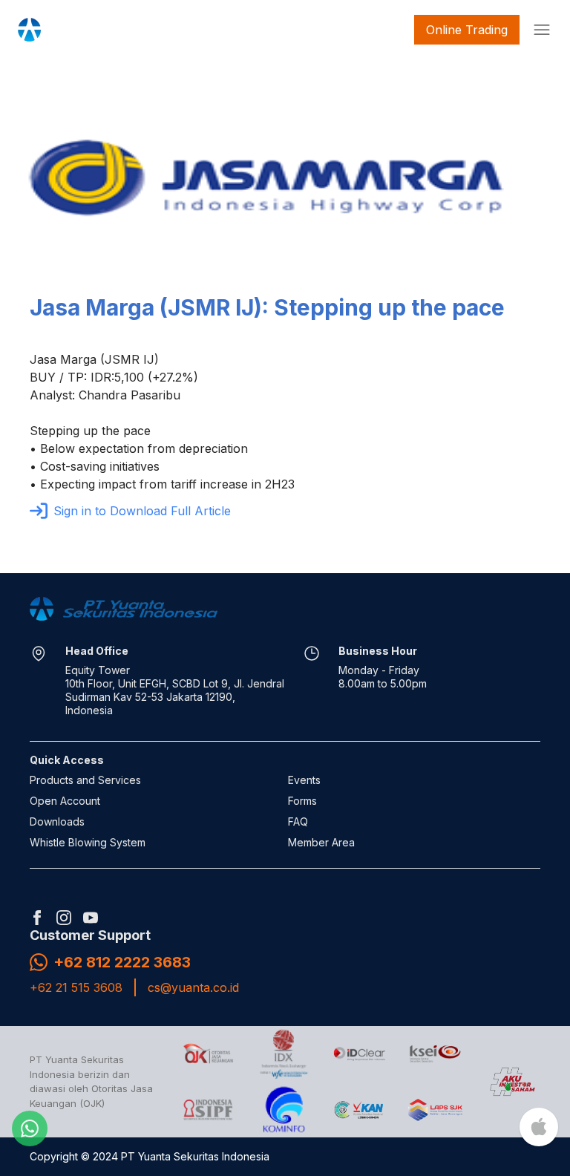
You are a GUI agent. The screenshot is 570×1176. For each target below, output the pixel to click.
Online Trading (467, 29)
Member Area (321, 842)
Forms (302, 800)
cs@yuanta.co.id (193, 987)
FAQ (298, 821)
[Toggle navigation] (538, 29)
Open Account (65, 800)
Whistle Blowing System (87, 842)
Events (304, 780)
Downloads (57, 821)
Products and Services (85, 780)
